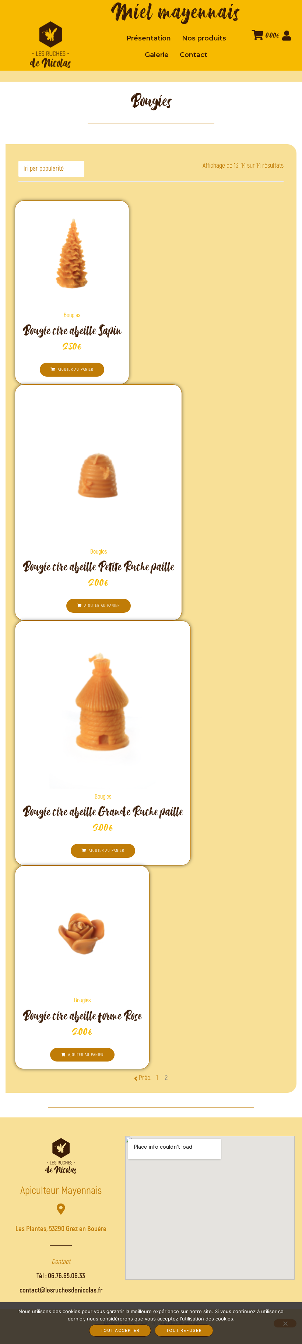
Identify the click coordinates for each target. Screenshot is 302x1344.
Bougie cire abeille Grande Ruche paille (102, 812)
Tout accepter (120, 1330)
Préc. (145, 1078)
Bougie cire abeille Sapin (72, 330)
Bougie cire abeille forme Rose (82, 1016)
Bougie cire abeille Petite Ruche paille (98, 567)
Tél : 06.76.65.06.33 (60, 1276)
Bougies (72, 315)
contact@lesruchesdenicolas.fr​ (61, 1290)
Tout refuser (184, 1330)
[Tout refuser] (285, 1323)
